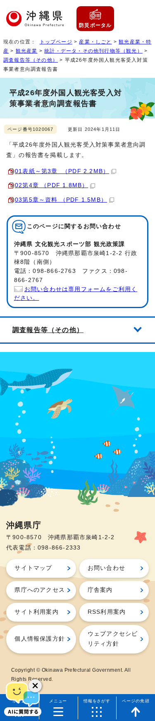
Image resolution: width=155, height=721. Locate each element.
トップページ (56, 42)
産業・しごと (95, 42)
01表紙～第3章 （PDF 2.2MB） (62, 171)
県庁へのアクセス (39, 590)
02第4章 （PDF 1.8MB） (51, 185)
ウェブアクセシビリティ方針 (113, 639)
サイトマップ (33, 568)
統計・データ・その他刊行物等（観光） (93, 51)
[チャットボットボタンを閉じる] (35, 685)
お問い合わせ (106, 568)
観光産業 (27, 51)
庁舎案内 (100, 590)
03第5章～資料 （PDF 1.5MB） (61, 200)
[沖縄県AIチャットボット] (22, 698)
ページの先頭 (136, 701)
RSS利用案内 (107, 612)
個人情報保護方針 (39, 639)
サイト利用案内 (36, 612)
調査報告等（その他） (30, 60)
